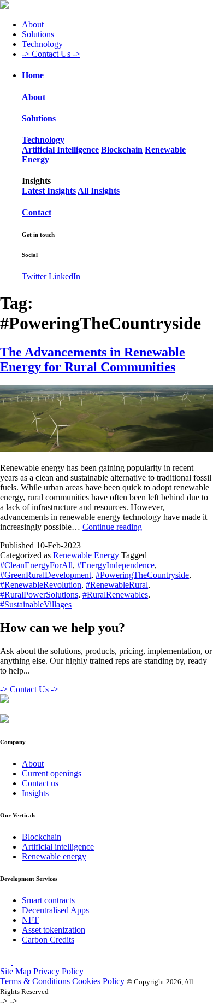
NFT (30, 920)
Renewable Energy (86, 555)
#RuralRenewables (115, 594)
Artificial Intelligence (60, 149)
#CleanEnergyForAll (36, 565)
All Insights (99, 190)
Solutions (38, 34)
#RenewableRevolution (40, 584)
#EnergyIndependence (116, 565)
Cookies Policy (98, 981)
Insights (35, 793)
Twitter (34, 276)
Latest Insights (49, 190)
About (33, 24)
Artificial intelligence (58, 846)
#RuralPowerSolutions (39, 594)
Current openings (51, 773)
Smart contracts (48, 900)
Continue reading (112, 526)
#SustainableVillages (36, 604)
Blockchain (122, 149)
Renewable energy (54, 856)
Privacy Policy (58, 971)
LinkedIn (64, 276)
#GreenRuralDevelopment (45, 575)
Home (33, 75)
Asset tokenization (53, 929)
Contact (36, 212)
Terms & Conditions (35, 981)
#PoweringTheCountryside (142, 575)
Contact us (40, 783)
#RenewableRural (117, 584)
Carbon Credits (48, 939)
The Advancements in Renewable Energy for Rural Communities (92, 359)
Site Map (15, 971)
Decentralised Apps (55, 910)
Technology (42, 44)
